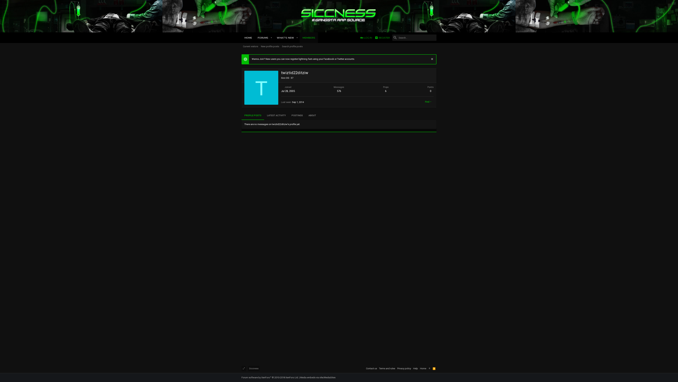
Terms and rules (387, 368)
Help (415, 368)
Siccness (253, 368)
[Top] (429, 368)
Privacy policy (404, 368)
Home (423, 368)
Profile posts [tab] (252, 115)
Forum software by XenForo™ (270, 377)
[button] (271, 37)
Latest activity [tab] (276, 115)
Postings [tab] (297, 115)
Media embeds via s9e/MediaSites (317, 377)
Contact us (371, 368)
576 (339, 91)
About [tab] (312, 115)
